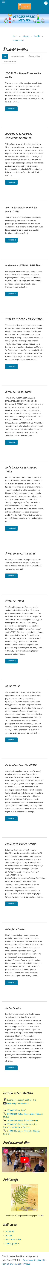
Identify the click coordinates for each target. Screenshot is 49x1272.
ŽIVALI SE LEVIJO (14, 601)
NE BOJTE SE (12, 686)
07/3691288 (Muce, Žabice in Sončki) (22, 1120)
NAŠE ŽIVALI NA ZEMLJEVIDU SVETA (21, 470)
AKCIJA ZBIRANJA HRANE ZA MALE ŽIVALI (21, 210)
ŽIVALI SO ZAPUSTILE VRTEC (20, 554)
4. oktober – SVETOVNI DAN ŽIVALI (23, 266)
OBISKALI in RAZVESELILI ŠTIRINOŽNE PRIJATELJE (18, 136)
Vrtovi (8, 1235)
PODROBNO (12, 109)
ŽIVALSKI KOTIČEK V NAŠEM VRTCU (24, 319)
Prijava (26, 1263)
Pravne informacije (11, 1263)
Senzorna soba (13, 1239)
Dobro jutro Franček (15, 929)
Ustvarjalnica (12, 1243)
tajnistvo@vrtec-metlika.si (18, 1103)
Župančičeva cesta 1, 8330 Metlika (21, 1100)
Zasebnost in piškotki (34, 1260)
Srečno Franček (13, 1008)
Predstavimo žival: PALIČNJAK (21, 765)
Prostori (9, 1231)
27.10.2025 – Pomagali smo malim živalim (23, 75)
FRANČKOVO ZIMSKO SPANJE (20, 844)
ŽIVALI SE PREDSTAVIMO (18, 392)
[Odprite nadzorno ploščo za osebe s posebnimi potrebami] (46, 3)
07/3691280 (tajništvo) (16, 1110)
